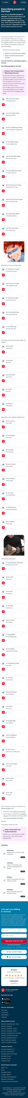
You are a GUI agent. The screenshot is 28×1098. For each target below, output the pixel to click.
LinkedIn (4, 1017)
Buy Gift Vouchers (7, 1051)
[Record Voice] (3, 104)
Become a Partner (7, 1079)
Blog (3, 1070)
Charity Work (6, 1074)
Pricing (23, 2)
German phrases (6, 808)
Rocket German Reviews (9, 1035)
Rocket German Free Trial (10, 1024)
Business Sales (6, 1072)
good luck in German (19, 811)
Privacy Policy (6, 1058)
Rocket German (6, 1026)
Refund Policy (6, 1056)
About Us (4, 1067)
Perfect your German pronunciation (15, 53)
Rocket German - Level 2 (9, 1028)
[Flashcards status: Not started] (4, 854)
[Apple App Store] (14, 998)
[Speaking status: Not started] (4, 893)
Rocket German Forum (9, 1038)
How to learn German (8, 1042)
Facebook (4, 1012)
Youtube (4, 1010)
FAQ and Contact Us (8, 1049)
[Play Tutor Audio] (3, 99)
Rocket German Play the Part (11, 1033)
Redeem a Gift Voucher (9, 1054)
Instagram (4, 1015)
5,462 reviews (20, 978)
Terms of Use (5, 1061)
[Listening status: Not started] (4, 867)
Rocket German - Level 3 (9, 1031)
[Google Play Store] (14, 1002)
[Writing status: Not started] (4, 880)
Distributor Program (8, 1077)
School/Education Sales (9, 1081)
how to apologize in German (15, 818)
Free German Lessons (8, 1040)
